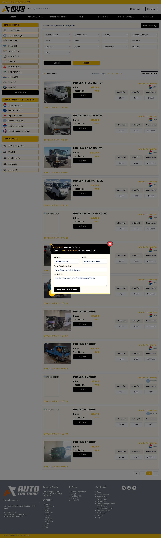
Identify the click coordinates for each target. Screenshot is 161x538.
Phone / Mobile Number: (62, 266)
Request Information (67, 289)
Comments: (58, 274)
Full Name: (57, 258)
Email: (84, 258)
